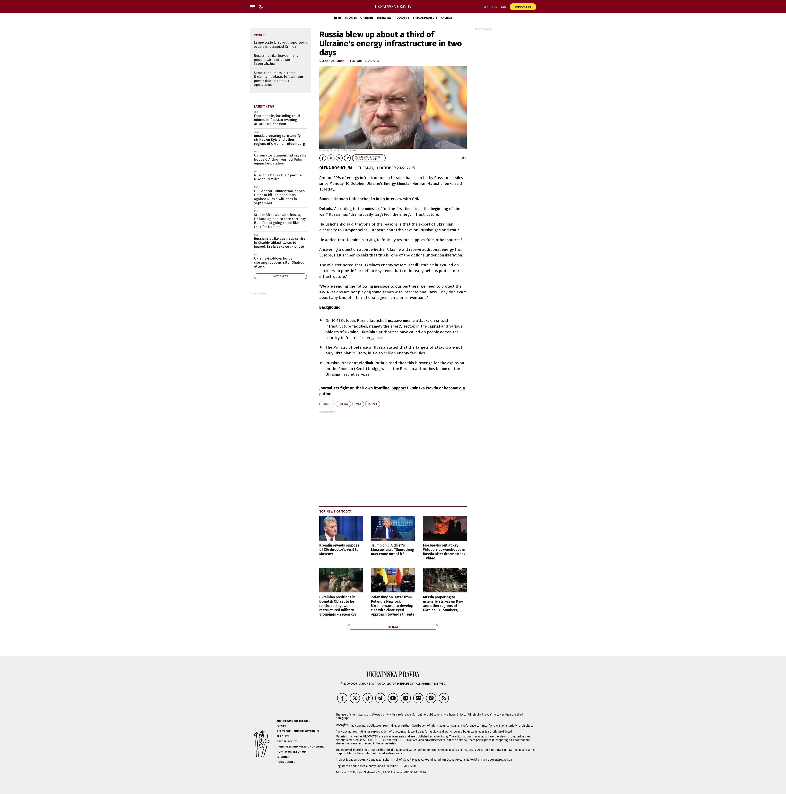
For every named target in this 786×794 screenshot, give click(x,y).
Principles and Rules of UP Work (300, 746)
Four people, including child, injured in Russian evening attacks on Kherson (277, 120)
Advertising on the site (293, 721)
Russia (372, 404)
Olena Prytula (456, 759)
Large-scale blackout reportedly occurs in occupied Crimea (280, 44)
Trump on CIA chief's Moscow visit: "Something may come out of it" (392, 549)
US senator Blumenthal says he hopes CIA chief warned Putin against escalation (280, 159)
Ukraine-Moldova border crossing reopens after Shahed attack (279, 262)
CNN (416, 198)
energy (343, 404)
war (358, 404)
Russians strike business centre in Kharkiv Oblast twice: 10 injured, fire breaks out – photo (279, 242)
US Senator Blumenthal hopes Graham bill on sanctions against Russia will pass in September (279, 197)
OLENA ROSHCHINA (335, 168)
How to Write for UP (291, 751)
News (338, 17)
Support (399, 388)
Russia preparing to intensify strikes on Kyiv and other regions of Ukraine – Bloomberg (443, 603)
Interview (384, 17)
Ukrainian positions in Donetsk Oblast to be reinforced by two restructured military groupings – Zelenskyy (337, 606)
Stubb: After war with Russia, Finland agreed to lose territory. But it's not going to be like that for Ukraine (280, 221)
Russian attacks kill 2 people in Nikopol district (280, 177)
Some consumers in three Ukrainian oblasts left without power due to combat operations (278, 79)
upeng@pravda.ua (500, 759)
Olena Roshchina (332, 61)
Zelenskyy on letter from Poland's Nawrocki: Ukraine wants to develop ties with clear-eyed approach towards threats (392, 606)
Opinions (367, 17)
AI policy (283, 736)
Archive (446, 17)
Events (281, 726)
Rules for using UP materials (298, 731)
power (326, 404)
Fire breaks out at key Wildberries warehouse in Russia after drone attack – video (444, 551)
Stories (351, 17)
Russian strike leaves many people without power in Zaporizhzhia (276, 59)
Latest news (264, 106)
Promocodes (286, 761)
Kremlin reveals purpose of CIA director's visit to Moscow (339, 549)
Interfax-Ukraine (493, 725)
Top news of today (335, 511)
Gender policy (287, 741)
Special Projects (425, 17)
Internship (284, 756)
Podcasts (402, 17)
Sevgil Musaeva (413, 759)
